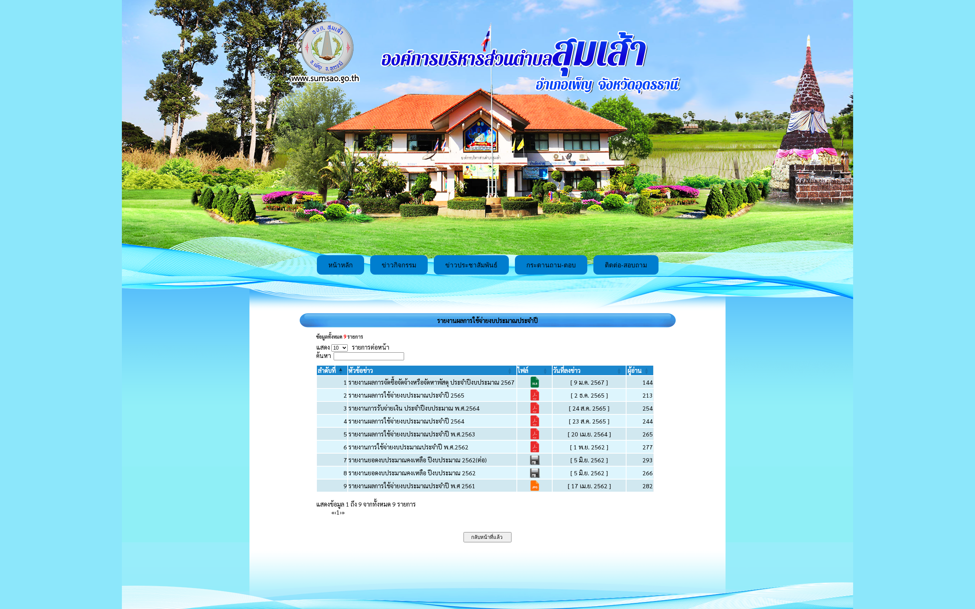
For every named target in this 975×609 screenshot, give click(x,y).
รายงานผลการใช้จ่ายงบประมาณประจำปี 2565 (406, 395)
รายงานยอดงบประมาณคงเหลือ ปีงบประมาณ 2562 (412, 473)
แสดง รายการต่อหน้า (352, 347)
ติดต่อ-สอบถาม (626, 265)
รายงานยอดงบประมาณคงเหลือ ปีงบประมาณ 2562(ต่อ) (417, 460)
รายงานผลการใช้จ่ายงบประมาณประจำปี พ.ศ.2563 (411, 434)
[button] (327, 370)
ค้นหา (323, 356)
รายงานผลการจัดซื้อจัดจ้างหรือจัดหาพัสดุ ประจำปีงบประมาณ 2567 (431, 382)
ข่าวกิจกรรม (399, 265)
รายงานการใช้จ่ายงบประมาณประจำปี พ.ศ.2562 (408, 447)
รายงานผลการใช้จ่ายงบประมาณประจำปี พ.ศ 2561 (411, 486)
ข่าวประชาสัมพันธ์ (471, 265)
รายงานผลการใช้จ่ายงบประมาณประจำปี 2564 (406, 421)
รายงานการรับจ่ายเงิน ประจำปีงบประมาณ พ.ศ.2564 (414, 408)
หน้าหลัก (340, 265)
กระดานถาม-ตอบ (551, 265)
